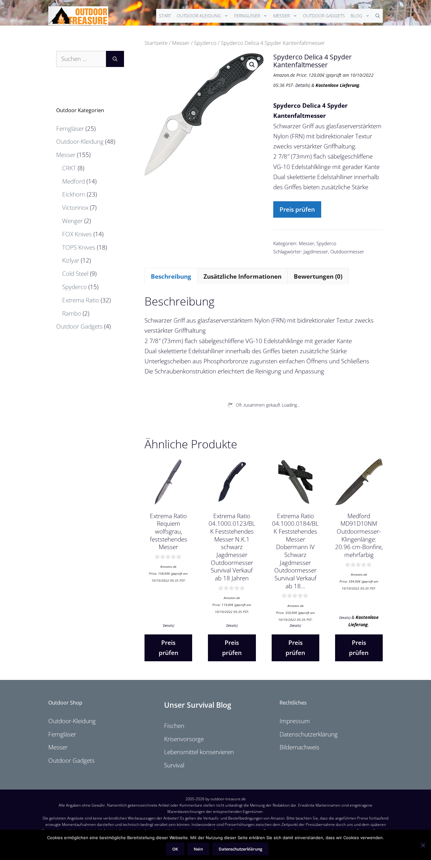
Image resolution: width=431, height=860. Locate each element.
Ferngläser (247, 16)
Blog (356, 16)
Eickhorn (73, 194)
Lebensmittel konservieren (199, 752)
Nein (198, 849)
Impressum (295, 721)
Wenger (72, 221)
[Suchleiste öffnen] (378, 16)
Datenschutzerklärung (309, 734)
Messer (281, 16)
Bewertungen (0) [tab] (318, 276)
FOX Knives (77, 234)
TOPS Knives (78, 247)
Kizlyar (70, 260)
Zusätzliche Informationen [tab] (242, 276)
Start (165, 16)
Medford (73, 181)
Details (302, 85)
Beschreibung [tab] (171, 276)
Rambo (71, 313)
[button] (252, 64)
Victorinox (75, 207)
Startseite (156, 42)
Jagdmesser (316, 251)
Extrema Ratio (80, 300)
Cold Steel (75, 274)
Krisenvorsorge (184, 739)
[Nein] (422, 845)
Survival (174, 765)
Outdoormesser (347, 251)
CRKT (69, 168)
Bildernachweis (299, 747)
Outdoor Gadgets (324, 16)
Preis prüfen (297, 209)
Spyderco (205, 42)
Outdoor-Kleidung (199, 16)
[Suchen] (115, 59)
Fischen (174, 726)
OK (175, 849)
